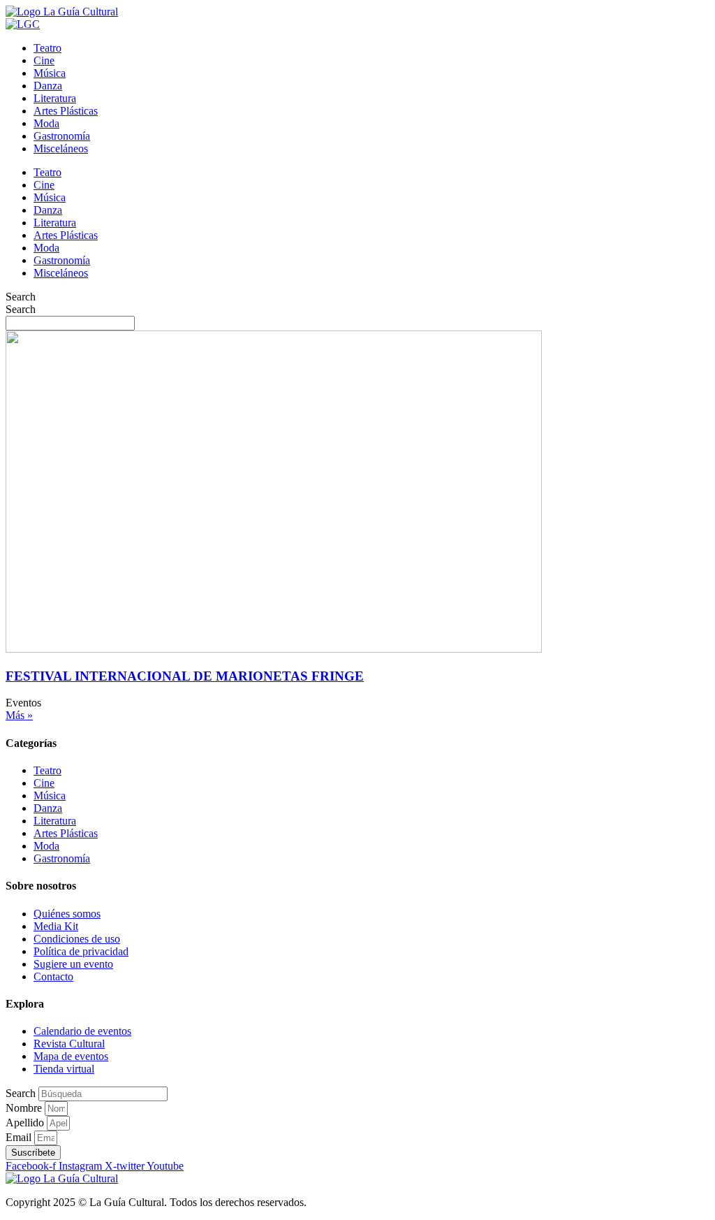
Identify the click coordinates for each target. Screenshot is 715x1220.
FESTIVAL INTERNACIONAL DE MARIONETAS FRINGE (185, 676)
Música (50, 73)
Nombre (25, 1108)
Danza (48, 86)
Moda (46, 123)
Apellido (26, 1122)
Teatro (47, 48)
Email (20, 1137)
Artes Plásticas (66, 111)
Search (21, 297)
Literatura (55, 98)
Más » (19, 715)
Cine (44, 60)
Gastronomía (62, 136)
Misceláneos (61, 148)
